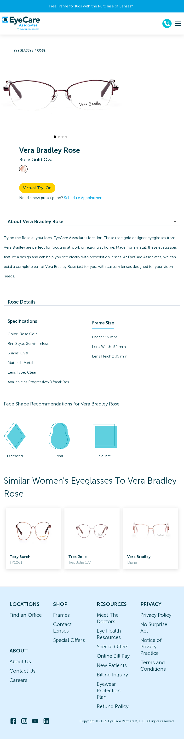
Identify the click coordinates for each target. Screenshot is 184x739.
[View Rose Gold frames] (23, 169)
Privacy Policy (155, 615)
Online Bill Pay (113, 656)
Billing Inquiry (112, 675)
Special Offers (69, 640)
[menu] (178, 23)
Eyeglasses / (25, 50)
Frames (61, 615)
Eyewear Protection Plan (109, 690)
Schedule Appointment (84, 197)
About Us (20, 661)
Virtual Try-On (37, 187)
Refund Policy (112, 706)
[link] (33, 538)
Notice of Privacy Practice (151, 646)
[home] (21, 23)
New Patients (112, 665)
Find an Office (26, 615)
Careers (18, 680)
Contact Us (22, 671)
